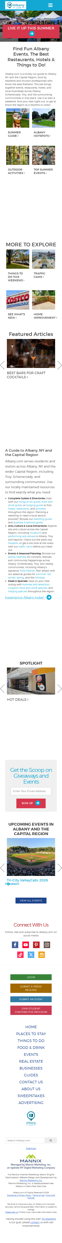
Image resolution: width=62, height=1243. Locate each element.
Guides (31, 1075)
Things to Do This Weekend (15, 277)
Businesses (31, 1068)
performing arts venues (21, 536)
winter (12, 577)
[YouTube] (25, 945)
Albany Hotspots (41, 134)
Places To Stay (31, 1034)
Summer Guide (14, 134)
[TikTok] (20, 955)
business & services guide (28, 522)
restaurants (22, 508)
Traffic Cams (39, 275)
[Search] (51, 1140)
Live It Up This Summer (31, 28)
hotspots (13, 543)
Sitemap (31, 1148)
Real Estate (31, 1061)
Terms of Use (38, 1195)
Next (60, 365)
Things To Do (31, 1041)
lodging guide (34, 505)
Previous (2, 365)
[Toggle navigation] (50, 5)
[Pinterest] (36, 945)
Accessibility (49, 1218)
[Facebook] (15, 945)
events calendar (17, 556)
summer (41, 574)
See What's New (16, 315)
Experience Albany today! (25, 597)
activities (41, 508)
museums (36, 532)
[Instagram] (47, 945)
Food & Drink (31, 1047)
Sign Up (28, 803)
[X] (31, 955)
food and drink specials (33, 587)
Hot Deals (16, 699)
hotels (11, 508)
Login (31, 977)
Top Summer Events (43, 171)
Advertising (31, 1103)
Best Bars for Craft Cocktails (26, 375)
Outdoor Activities (15, 171)
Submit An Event (31, 999)
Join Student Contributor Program (31, 1010)
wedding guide (43, 518)
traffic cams (25, 546)
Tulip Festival (27, 570)
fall (49, 574)
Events (31, 1054)
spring (20, 577)
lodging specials (17, 591)
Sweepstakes (31, 1096)
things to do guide (29, 501)
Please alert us (11, 1212)
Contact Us (31, 1082)
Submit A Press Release (31, 988)
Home (31, 1027)
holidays (40, 577)
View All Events (31, 900)
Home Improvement (44, 315)
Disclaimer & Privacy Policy (19, 1195)
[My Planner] (41, 955)
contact (34, 1222)
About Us (31, 1089)
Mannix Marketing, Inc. (31, 1180)
